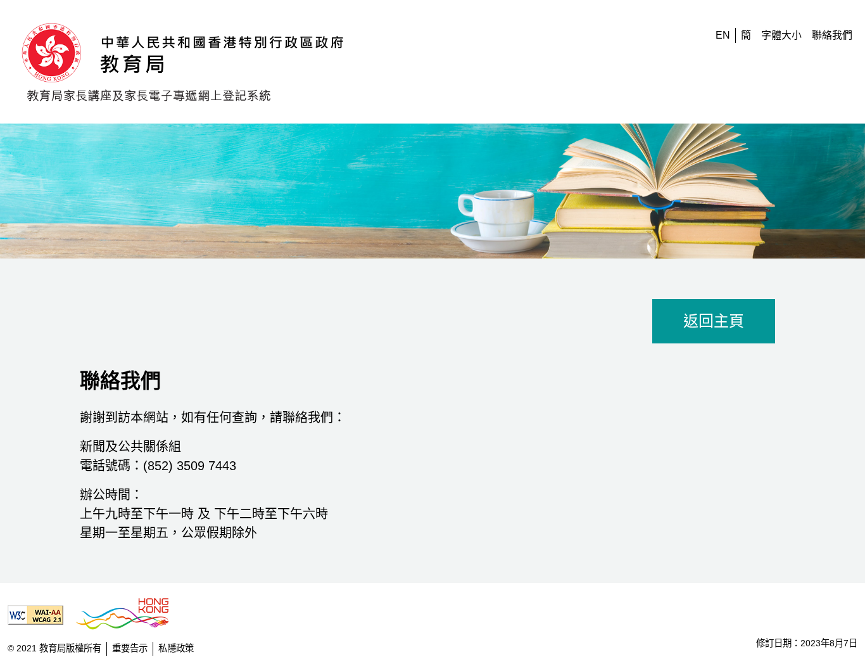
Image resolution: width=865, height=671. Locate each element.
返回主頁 (713, 320)
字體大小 (781, 35)
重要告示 (130, 648)
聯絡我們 (832, 35)
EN (723, 35)
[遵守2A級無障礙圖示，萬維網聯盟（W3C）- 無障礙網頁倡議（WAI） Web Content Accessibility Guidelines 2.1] (40, 615)
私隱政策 (176, 648)
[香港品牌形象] (127, 615)
